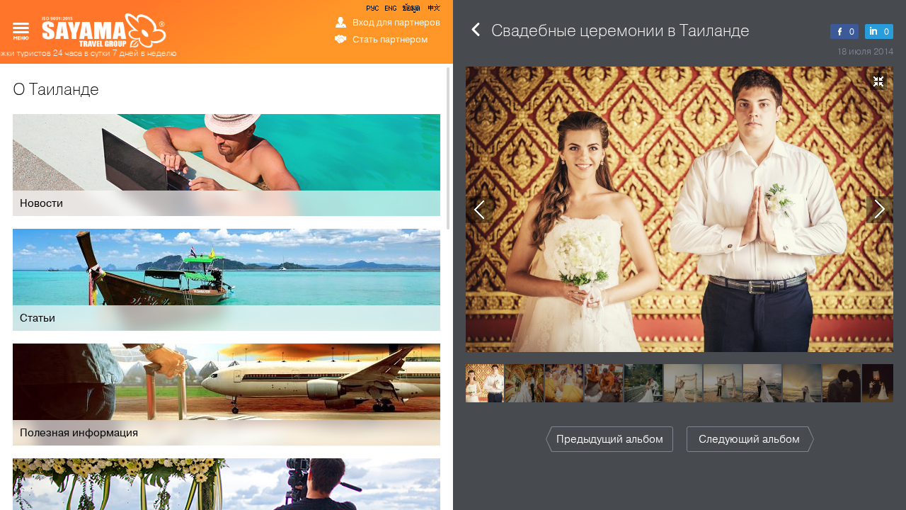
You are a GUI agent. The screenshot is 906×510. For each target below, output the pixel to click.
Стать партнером (390, 39)
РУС (374, 11)
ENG (389, 11)
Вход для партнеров (396, 22)
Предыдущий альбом (609, 439)
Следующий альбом (749, 439)
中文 (433, 11)
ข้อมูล (411, 11)
